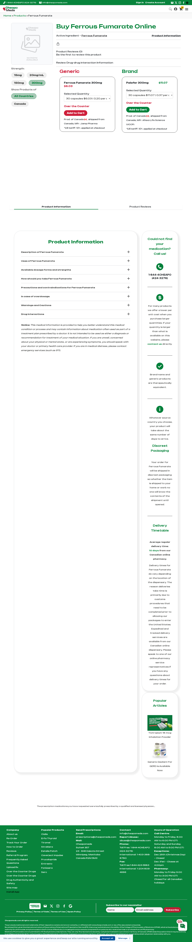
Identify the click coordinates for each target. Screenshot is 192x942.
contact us (154, 344)
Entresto (46, 863)
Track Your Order (16, 842)
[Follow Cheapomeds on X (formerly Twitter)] (51, 906)
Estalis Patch (49, 851)
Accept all (107, 938)
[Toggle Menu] (186, 9)
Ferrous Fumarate (94, 35)
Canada (20, 103)
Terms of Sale (41, 912)
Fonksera (47, 868)
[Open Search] (170, 9)
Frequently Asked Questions (17, 861)
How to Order (14, 847)
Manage (122, 938)
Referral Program (17, 855)
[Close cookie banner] (129, 938)
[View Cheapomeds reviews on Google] (70, 906)
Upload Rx (12, 867)
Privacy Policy (24, 912)
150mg (19, 83)
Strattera (47, 847)
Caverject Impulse (52, 855)
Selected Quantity (76, 93)
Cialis (44, 834)
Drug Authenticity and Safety (20, 882)
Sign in (140, 2)
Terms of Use (58, 912)
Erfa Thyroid (49, 838)
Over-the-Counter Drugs (21, 871)
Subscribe (172, 910)
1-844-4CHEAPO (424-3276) (159, 276)
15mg (18, 75)
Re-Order (11, 838)
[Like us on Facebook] (183, 2)
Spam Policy (74, 912)
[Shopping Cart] (180, 9)
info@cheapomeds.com (54, 3)
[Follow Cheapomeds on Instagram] (58, 906)
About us (11, 834)
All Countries (23, 96)
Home (8, 15)
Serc (44, 872)
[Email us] (172, 2)
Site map (11, 887)
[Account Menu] (175, 9)
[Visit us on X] (176, 2)
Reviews (11, 851)
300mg (37, 83)
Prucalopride (49, 859)
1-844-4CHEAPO (21, 3)
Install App (12, 892)
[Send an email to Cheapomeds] (45, 906)
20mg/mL (37, 75)
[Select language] (187, 2)
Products (20, 15)
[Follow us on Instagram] (179, 2)
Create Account (155, 2)
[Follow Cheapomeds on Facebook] (64, 906)
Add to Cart (75, 113)
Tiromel (45, 842)
